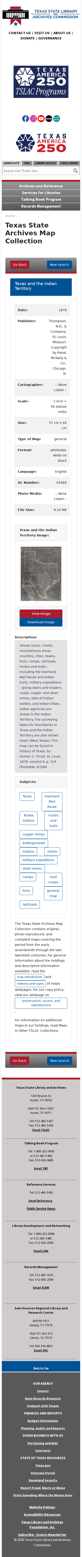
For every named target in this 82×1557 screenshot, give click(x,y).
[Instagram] (33, 119)
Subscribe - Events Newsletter (42, 1534)
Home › (11, 216)
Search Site (11, 163)
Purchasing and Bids (43, 1443)
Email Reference (40, 1201)
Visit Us (42, 32)
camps (28, 877)
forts (26, 890)
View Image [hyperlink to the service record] (41, 613)
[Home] (41, 14)
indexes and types (30, 983)
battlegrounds (34, 843)
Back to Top (41, 1368)
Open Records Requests (43, 1398)
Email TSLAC (41, 1130)
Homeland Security (43, 1480)
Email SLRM (41, 1288)
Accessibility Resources (42, 1514)
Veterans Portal (43, 1473)
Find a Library (69, 163)
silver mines (32, 868)
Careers (43, 1391)
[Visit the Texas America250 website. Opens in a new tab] (41, 142)
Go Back (19, 264)
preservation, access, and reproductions (41, 1003)
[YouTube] (41, 119)
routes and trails (53, 820)
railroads (30, 904)
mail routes (53, 879)
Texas (27, 796)
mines (52, 851)
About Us (62, 32)
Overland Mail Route (52, 801)
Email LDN (41, 1251)
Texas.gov (43, 1465)
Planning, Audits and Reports (43, 1428)
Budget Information (43, 1421)
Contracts (43, 1450)
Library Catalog (45, 163)
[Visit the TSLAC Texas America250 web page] (41, 77)
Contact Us (20, 32)
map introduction (29, 977)
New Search (59, 264)
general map (53, 893)
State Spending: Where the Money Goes (42, 1495)
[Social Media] (56, 119)
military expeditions (38, 860)
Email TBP (41, 1168)
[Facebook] (25, 119)
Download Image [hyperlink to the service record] (41, 622)
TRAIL (27, 163)
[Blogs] (48, 119)
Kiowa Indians (28, 817)
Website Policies (42, 1507)
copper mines (34, 834)
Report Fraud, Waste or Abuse (42, 1488)
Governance (50, 38)
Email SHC (41, 1350)
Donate (27, 38)
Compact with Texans (43, 1406)
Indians (28, 851)
